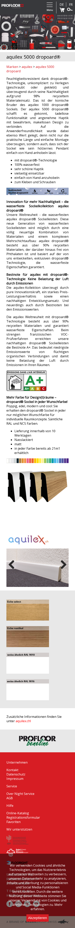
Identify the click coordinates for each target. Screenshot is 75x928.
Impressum (14, 778)
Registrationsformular (23, 817)
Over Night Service (20, 794)
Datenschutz (15, 774)
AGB (9, 798)
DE (62, 4)
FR (71, 4)
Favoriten (13, 822)
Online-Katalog (17, 813)
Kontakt (12, 770)
